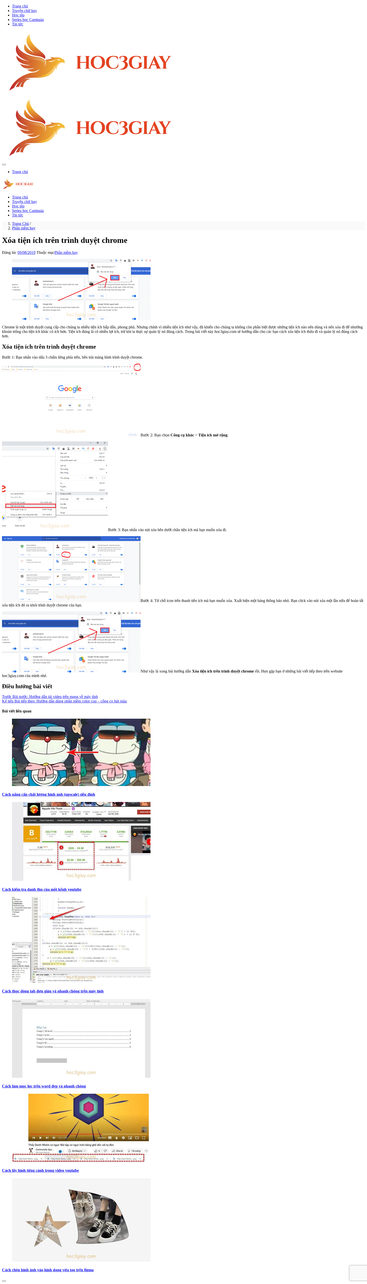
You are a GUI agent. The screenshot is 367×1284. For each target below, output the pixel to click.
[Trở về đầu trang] (4, 1281)
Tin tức (17, 24)
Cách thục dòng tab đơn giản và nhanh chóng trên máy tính (53, 991)
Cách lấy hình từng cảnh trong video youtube (40, 1170)
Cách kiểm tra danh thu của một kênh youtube (41, 889)
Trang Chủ (20, 223)
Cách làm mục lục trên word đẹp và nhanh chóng (44, 1086)
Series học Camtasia (28, 19)
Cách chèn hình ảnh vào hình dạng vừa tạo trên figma (48, 1270)
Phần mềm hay (23, 228)
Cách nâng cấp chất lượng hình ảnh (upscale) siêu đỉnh (48, 794)
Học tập (18, 15)
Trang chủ (20, 6)
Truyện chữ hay (24, 10)
